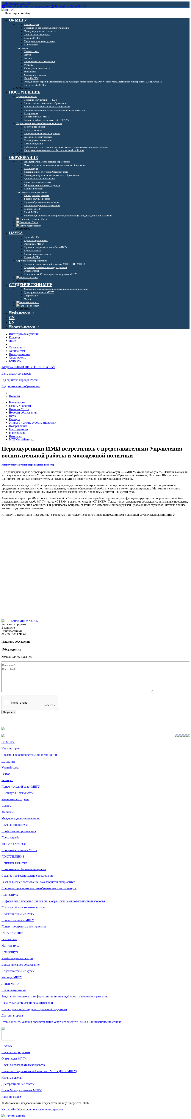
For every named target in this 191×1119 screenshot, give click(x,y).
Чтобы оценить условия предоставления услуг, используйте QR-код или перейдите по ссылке (61, 1021)
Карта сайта (9, 1109)
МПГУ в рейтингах (21, 439)
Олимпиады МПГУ (13, 1058)
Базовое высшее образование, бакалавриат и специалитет (38, 882)
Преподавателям (19, 354)
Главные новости (20, 405)
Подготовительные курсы (18, 913)
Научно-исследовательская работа (23, 1064)
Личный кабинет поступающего (27, 6)
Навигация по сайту (17, 13)
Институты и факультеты (17, 793)
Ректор (5, 773)
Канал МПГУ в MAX (24, 620)
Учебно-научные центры (17, 958)
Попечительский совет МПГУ (20, 786)
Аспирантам (17, 350)
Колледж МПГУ (11, 977)
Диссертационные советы (18, 1084)
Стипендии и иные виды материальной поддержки (34, 1009)
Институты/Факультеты (24, 334)
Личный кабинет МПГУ (70, 6)
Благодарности (18, 429)
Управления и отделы (15, 799)
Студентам (16, 347)
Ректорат (7, 780)
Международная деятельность (20, 818)
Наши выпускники (13, 990)
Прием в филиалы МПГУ (17, 920)
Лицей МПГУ (10, 983)
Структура (8, 761)
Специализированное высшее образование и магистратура (38, 888)
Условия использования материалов (40, 1109)
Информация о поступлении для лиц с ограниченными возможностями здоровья (53, 901)
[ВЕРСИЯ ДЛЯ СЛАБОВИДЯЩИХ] (21, 313)
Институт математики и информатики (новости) (27, 464)
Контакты (15, 360)
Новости (14, 396)
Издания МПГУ (11, 1096)
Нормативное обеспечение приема (23, 869)
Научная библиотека (14, 824)
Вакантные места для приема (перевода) (27, 1002)
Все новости (17, 402)
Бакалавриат (9, 939)
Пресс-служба (10, 837)
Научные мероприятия (15, 1052)
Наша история (10, 748)
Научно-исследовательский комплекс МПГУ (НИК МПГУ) (39, 1071)
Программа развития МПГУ (19, 850)
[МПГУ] (7, 9)
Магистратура (10, 945)
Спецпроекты (17, 357)
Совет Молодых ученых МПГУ (21, 1090)
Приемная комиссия (14, 862)
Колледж (14, 337)
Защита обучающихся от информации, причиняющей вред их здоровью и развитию (54, 996)
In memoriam (17, 432)
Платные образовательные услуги (23, 907)
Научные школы (11, 1077)
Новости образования (23, 412)
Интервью (15, 436)
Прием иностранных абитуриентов (23, 926)
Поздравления (18, 426)
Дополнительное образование (20, 964)
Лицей (13, 340)
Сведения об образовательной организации (29, 754)
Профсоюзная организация (18, 831)
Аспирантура (9, 894)
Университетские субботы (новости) (32, 422)
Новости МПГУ (19, 409)
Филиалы (7, 812)
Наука (13, 415)
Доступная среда (12, 1015)
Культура (14, 419)
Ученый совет (10, 767)
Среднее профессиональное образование (27, 875)
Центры (6, 805)
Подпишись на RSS (17, 3)
